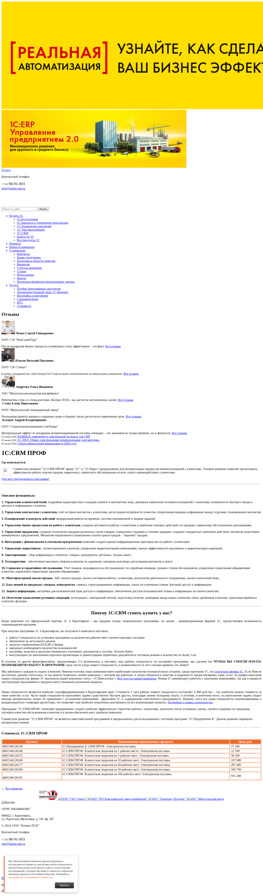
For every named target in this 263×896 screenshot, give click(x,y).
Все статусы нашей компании (137, 678)
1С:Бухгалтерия (27, 219)
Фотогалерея (25, 274)
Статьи (21, 271)
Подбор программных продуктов (39, 288)
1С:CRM (22, 233)
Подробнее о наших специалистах (190, 702)
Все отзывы (113, 346)
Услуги (13, 285)
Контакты (23, 254)
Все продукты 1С (28, 240)
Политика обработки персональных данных (46, 281)
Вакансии (23, 264)
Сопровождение (27, 299)
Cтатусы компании (29, 267)
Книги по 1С (25, 236)
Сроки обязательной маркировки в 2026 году (47, 443)
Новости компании (21, 247)
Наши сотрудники (29, 257)
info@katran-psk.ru (13, 188)
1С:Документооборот (31, 229)
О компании (17, 250)
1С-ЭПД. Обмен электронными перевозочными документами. (58, 440)
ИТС (20, 302)
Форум (21, 278)
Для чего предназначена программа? (25, 479)
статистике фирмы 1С (228, 671)
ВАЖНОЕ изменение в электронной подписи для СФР (53, 436)
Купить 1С (16, 215)
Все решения (13, 788)
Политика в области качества (36, 261)
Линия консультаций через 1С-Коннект (43, 292)
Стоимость (24, 306)
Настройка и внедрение (32, 295)
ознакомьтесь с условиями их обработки (30, 877)
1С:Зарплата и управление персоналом (42, 222)
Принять (64, 885)
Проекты (15, 243)
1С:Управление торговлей (34, 226)
